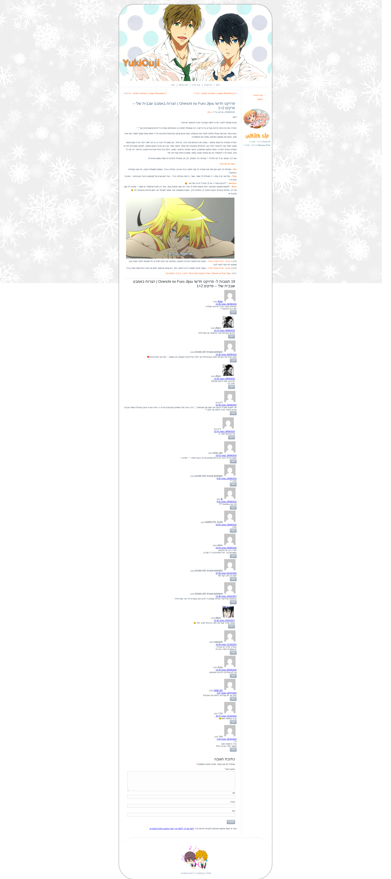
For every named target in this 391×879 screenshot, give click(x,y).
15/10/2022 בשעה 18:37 (226, 716)
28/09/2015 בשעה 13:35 (224, 379)
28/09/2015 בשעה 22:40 (226, 405)
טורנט (227, 261)
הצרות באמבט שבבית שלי (199, 273)
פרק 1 (184, 273)
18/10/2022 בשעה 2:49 (227, 739)
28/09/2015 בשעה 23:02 (226, 455)
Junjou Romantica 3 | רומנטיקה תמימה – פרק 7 (214, 93)
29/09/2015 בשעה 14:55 (226, 525)
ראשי (218, 85)
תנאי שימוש (183, 85)
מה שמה (218, 690)
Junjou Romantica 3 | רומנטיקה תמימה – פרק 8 (145, 93)
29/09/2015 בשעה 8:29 (227, 478)
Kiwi (220, 301)
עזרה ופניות (258, 95)
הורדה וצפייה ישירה (216, 261)
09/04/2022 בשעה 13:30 (226, 670)
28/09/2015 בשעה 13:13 (224, 330)
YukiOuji (141, 63)
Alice (209, 112)
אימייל (232, 802)
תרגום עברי (170, 273)
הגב (233, 312)
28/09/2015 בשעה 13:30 (226, 354)
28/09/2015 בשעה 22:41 (224, 431)
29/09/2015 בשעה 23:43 (226, 548)
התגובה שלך (229, 769)
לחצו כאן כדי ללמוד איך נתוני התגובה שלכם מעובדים (172, 828)
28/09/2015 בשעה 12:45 (226, 304)
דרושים (260, 99)
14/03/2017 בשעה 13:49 (226, 596)
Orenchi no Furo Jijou (221, 273)
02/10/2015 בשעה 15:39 (226, 573)
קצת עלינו (196, 85)
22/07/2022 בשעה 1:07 (227, 693)
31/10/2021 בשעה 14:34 (226, 644)
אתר (233, 811)
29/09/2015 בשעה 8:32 (227, 502)
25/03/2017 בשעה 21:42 (224, 620)
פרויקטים (208, 85)
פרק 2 (178, 273)
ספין (173, 85)
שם (233, 793)
